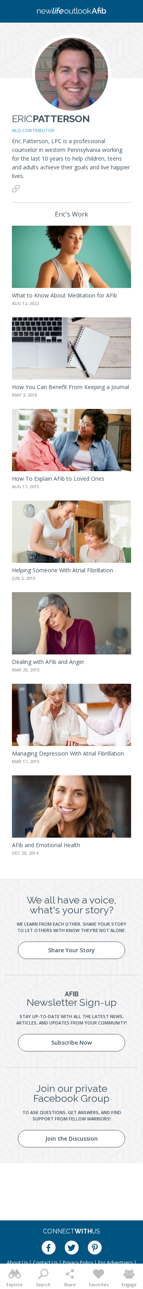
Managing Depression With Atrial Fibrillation (68, 753)
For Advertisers (115, 1262)
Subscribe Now (71, 1042)
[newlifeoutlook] (71, 11)
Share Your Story (71, 950)
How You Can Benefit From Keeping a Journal (70, 387)
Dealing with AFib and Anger (48, 662)
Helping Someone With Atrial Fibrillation (62, 570)
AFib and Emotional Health (46, 845)
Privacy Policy (78, 1262)
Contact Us (45, 1262)
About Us (17, 1262)
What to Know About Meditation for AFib (64, 295)
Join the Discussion (71, 1138)
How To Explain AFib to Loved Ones (58, 478)
